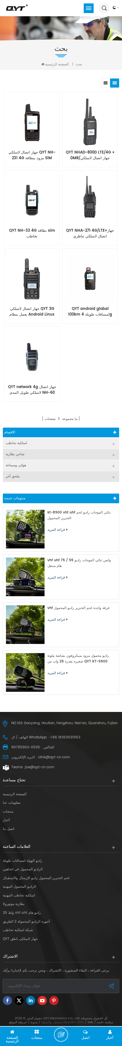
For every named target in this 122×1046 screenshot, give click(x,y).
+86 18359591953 (65, 737)
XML (90, 1022)
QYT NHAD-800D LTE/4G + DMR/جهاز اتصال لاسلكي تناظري (90, 155)
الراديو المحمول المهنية (19, 886)
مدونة (34, 1022)
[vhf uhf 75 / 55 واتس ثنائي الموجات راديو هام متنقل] (25, 577)
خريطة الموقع (18, 1022)
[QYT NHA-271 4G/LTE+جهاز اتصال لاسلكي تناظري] (90, 200)
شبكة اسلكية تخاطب (18, 930)
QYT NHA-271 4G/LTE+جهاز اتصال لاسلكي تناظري (90, 233)
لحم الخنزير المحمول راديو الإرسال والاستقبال (36, 878)
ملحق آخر (13, 476)
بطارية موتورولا (13, 904)
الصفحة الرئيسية (57, 64)
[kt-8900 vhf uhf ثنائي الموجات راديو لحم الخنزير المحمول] (25, 529)
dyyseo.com (73, 1022)
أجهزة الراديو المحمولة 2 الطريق (26, 921)
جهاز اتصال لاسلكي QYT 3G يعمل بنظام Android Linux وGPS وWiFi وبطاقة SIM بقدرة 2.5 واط (31, 312)
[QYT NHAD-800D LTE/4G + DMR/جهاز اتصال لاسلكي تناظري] (90, 122)
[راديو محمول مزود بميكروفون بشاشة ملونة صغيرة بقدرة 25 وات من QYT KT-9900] (25, 672)
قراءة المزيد (89, 342)
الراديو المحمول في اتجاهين (23, 869)
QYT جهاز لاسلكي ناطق (20, 939)
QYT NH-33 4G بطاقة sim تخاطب (32, 233)
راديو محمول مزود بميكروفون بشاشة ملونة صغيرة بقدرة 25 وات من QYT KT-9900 (78, 658)
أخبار (6, 820)
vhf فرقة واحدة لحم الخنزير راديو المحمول (78, 608)
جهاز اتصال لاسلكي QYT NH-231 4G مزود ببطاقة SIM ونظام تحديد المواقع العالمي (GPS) (32, 155)
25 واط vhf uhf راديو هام (22, 912)
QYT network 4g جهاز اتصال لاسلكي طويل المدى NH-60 (32, 390)
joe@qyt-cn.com (39, 767)
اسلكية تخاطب (16, 443)
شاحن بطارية (15, 454)
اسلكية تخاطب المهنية (19, 895)
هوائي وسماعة (16, 465)
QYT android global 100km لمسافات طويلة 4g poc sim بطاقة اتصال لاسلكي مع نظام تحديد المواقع (90, 312)
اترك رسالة (61, 1035)
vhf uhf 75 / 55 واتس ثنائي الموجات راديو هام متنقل (79, 563)
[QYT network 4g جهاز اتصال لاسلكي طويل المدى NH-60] (31, 357)
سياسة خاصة (105, 1022)
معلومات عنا (11, 802)
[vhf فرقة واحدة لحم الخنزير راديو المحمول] (25, 624)
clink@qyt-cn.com (54, 757)
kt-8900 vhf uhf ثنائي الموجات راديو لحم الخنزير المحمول (79, 515)
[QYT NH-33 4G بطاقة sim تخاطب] (31, 200)
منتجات (8, 811)
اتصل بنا (8, 829)
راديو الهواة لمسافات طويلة (22, 860)
